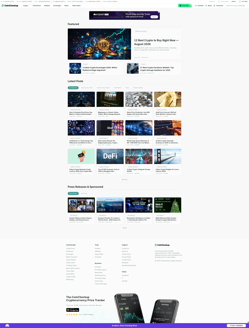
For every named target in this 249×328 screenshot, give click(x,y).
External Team (80, 222)
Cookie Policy (126, 260)
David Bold (92, 73)
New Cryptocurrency (73, 268)
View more (124, 179)
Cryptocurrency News (87, 87)
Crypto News (70, 274)
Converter (98, 257)
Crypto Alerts (99, 254)
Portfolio (97, 248)
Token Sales (70, 271)
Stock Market (117, 87)
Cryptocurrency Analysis (103, 87)
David (107, 116)
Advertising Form (100, 275)
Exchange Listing (100, 278)
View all (124, 227)
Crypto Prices (70, 248)
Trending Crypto (71, 265)
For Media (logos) (100, 270)
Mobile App (70, 279)
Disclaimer (125, 262)
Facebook (125, 275)
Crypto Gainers (71, 260)
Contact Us (125, 248)
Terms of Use (126, 254)
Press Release (73, 193)
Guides (127, 87)
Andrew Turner (145, 57)
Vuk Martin (79, 173)
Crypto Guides (70, 277)
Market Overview (71, 257)
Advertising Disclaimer (129, 265)
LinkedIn (124, 281)
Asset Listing (99, 281)
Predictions (69, 251)
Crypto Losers (70, 262)
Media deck (99, 272)
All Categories (73, 87)
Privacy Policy (126, 257)
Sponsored (84, 193)
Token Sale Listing (101, 284)
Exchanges (69, 254)
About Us (125, 251)
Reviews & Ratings (138, 87)
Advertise (98, 267)
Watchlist (97, 251)
